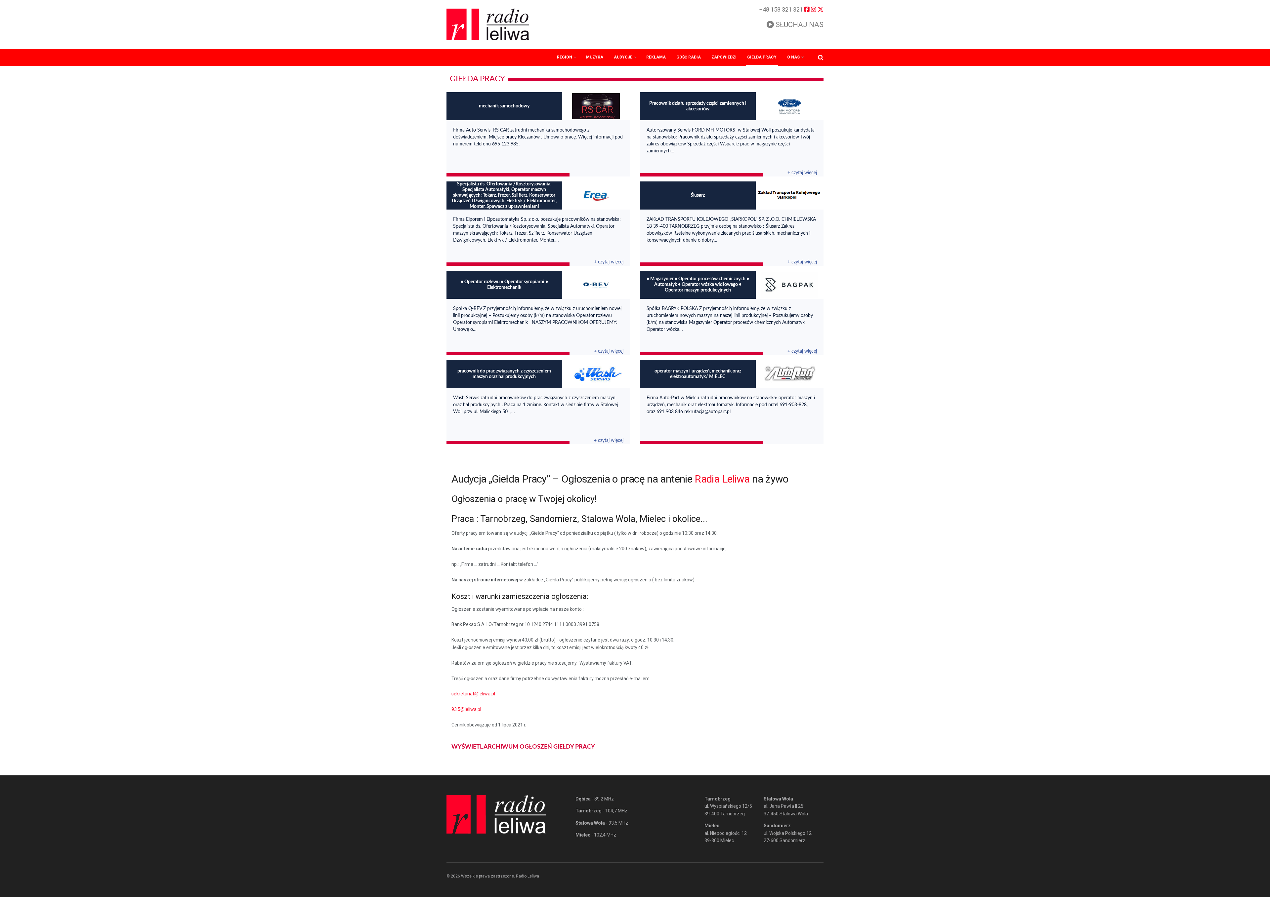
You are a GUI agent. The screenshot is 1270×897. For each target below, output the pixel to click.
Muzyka (594, 57)
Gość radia (688, 57)
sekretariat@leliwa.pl (473, 693)
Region (564, 57)
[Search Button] (821, 57)
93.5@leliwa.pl (466, 709)
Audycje (623, 57)
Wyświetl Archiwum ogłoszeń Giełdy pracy (523, 747)
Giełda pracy (762, 57)
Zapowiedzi (724, 57)
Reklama (656, 57)
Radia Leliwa (722, 479)
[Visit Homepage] (487, 24)
